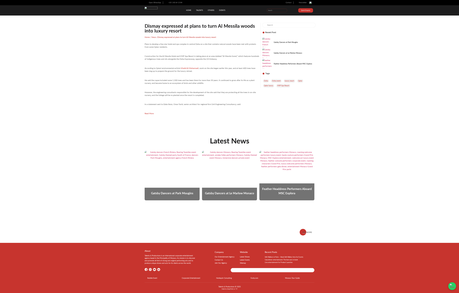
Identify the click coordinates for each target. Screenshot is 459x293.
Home (188, 10)
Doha (266, 81)
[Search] (285, 10)
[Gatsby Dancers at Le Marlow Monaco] (267, 53)
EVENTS (222, 10)
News (153, 37)
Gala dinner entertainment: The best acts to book (281, 260)
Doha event (276, 81)
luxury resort (289, 81)
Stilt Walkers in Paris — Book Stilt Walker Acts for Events (284, 257)
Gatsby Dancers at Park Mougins (286, 42)
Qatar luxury (268, 86)
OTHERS (211, 10)
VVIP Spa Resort (283, 86)
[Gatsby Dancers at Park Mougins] (267, 42)
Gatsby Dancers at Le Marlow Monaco (288, 53)
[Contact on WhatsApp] (452, 286)
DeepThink (230, 289)
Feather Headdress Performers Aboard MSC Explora (293, 64)
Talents (199, 10)
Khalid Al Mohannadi (190, 68)
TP (236, 289)
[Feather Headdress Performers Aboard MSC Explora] (267, 64)
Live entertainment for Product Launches (279, 262)
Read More (149, 114)
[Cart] (294, 10)
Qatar (300, 81)
